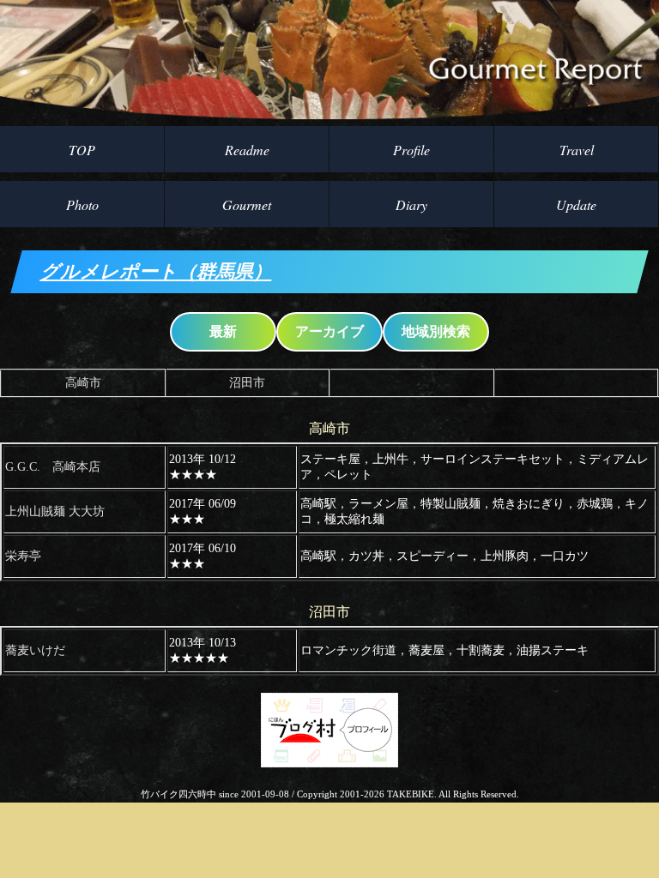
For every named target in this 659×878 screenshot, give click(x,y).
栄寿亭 (23, 556)
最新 (223, 331)
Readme (247, 150)
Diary (411, 204)
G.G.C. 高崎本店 (52, 466)
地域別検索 (436, 331)
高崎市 (83, 382)
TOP (82, 150)
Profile (411, 150)
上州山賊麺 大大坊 (55, 511)
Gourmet (246, 204)
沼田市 (247, 382)
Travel (576, 150)
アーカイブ (329, 331)
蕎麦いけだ (35, 650)
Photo (82, 204)
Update (576, 204)
